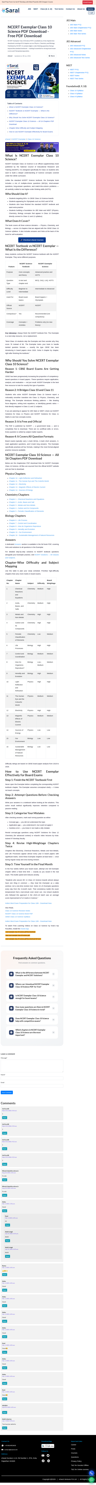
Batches (90, 9)
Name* (3, 1075)
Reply (4, 1117)
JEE (29, 9)
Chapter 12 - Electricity (17, 484)
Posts (73, 1449)
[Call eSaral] (91, 1473)
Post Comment (7, 1092)
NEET (35, 9)
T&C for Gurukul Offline (80, 1465)
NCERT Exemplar (19, 139)
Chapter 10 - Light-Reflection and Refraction (25, 478)
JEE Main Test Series (78, 34)
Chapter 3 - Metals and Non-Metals (22, 505)
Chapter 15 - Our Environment (20, 532)
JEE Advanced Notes (78, 55)
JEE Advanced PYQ (77, 46)
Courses (74, 1453)
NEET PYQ (74, 70)
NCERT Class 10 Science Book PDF (19, 914)
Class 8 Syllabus (76, 97)
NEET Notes (74, 76)
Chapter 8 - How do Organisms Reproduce (25, 526)
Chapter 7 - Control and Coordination (23, 523)
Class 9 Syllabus (76, 94)
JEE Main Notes (76, 31)
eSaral (8, 139)
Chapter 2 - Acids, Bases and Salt (21, 502)
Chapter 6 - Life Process (18, 520)
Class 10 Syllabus (76, 91)
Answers (18, 544)
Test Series (59, 9)
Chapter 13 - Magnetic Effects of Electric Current (27, 487)
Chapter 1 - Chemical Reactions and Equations (26, 499)
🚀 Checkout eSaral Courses (32, 240)
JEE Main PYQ (75, 25)
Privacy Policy (76, 1461)
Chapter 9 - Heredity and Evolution (22, 529)
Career (73, 1445)
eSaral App (25, 929)
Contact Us (70, 9)
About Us (81, 9)
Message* (4, 1058)
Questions (75, 1457)
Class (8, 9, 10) (46, 9)
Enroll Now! (87, 2)
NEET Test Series (76, 79)
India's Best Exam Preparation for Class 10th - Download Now (28, 903)
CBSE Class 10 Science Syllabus (18, 917)
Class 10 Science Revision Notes (17, 911)
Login (91, 13)
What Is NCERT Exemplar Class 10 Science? (26, 107)
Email (2, 1082)
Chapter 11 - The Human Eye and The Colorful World (29, 481)
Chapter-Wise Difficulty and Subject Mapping (26, 128)
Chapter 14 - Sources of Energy (21, 490)
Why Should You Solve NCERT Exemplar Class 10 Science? (31, 117)
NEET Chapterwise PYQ (79, 73)
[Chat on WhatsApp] (91, 1480)
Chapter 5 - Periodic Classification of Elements (26, 511)
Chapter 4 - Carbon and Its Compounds (24, 508)
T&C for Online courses (80, 1469)
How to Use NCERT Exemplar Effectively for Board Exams (31, 132)
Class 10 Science (33, 139)
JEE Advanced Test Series (80, 58)
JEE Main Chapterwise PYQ (80, 28)
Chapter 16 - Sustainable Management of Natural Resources (31, 535)
